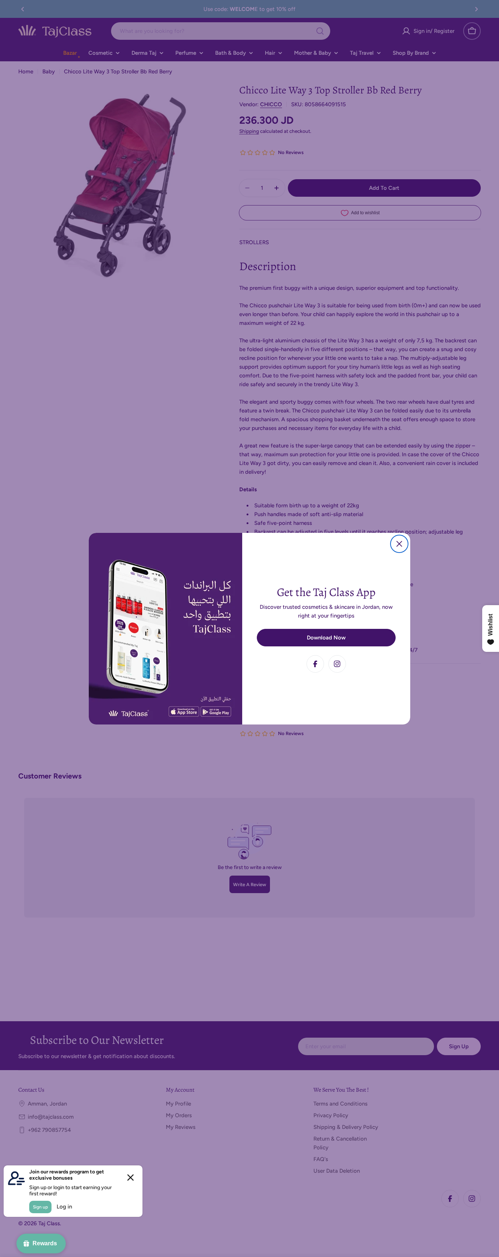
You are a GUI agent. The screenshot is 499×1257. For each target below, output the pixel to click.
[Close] (399, 544)
